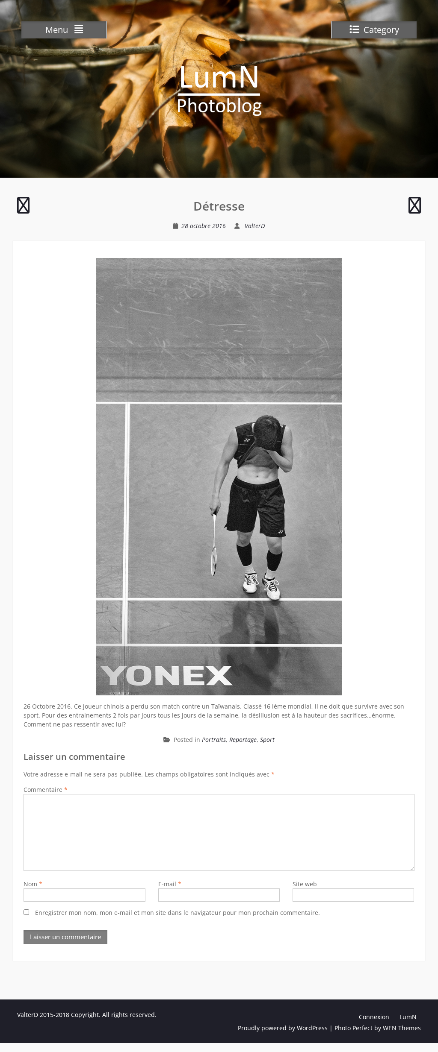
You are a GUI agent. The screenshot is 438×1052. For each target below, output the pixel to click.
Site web (305, 884)
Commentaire (46, 789)
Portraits (214, 740)
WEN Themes (402, 1028)
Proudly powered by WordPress (283, 1028)
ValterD (255, 226)
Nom (33, 884)
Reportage (243, 740)
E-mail (169, 884)
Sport (267, 740)
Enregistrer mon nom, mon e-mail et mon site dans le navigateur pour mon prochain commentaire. (177, 912)
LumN (408, 1017)
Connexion (374, 1017)
